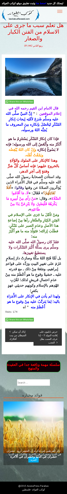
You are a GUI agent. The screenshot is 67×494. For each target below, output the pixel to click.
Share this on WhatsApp (21, 101)
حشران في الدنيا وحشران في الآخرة (33, 457)
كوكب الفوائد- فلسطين (33, 489)
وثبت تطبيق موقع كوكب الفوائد (24, 3)
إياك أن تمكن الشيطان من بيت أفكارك (17, 335)
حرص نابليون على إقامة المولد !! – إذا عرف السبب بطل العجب (48, 337)
